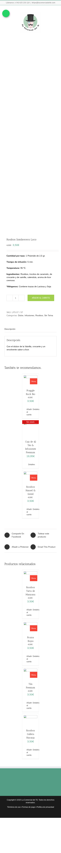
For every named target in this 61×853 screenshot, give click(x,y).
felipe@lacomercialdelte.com (43, 3)
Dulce (20, 315)
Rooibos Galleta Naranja (30, 734)
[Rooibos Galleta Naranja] (30, 720)
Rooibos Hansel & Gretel (30, 490)
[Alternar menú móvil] (55, 9)
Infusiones (29, 315)
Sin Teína (48, 315)
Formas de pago (28, 807)
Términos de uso (14, 807)
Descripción (9, 329)
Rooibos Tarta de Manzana (30, 591)
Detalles (35, 409)
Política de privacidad (45, 807)
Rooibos (39, 315)
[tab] (30, 329)
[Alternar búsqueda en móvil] (50, 9)
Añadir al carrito (41, 297)
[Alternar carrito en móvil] (45, 9)
